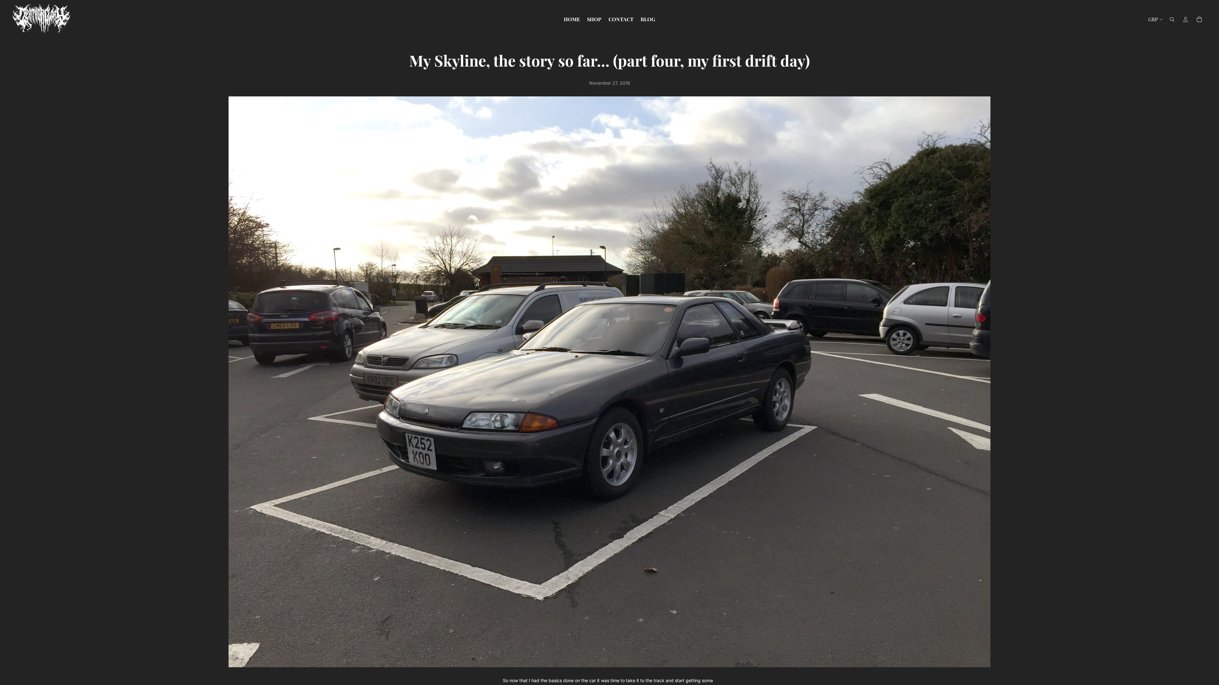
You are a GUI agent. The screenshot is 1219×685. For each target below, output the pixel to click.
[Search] (1172, 19)
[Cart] (1199, 19)
